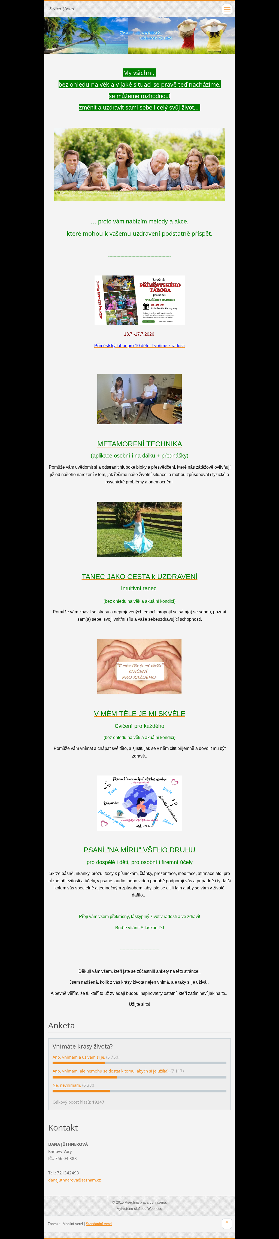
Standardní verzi (99, 1224)
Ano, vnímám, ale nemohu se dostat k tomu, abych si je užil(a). (111, 1071)
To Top (227, 1224)
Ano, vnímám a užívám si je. (79, 1057)
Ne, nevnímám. (67, 1085)
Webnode (154, 1209)
